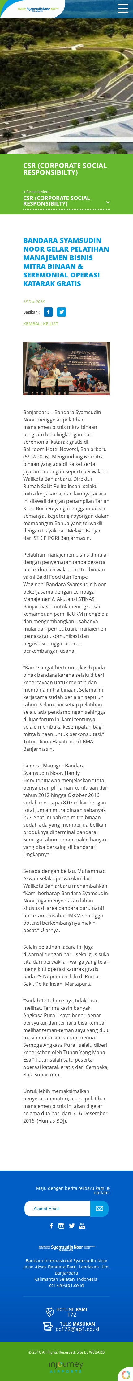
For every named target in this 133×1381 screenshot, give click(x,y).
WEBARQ (97, 1352)
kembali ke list (40, 324)
